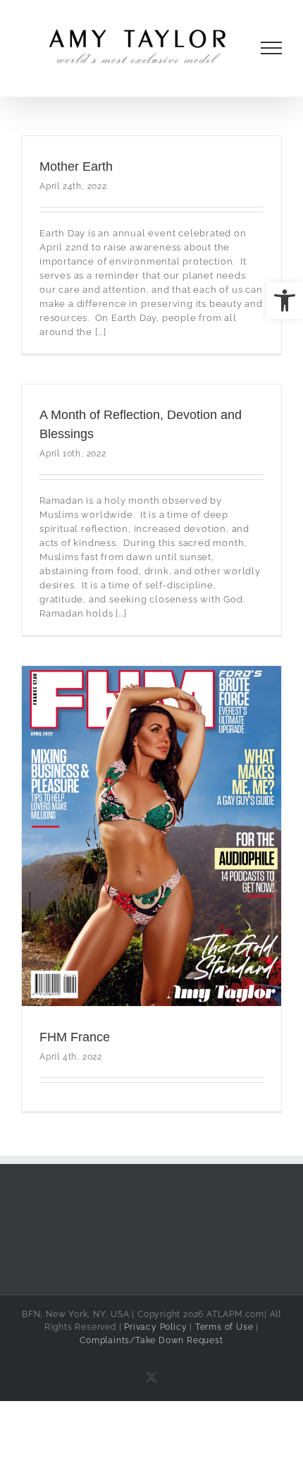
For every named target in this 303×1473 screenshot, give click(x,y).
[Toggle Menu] (271, 48)
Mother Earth (76, 166)
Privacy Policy (155, 1327)
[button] (284, 300)
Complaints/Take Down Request (151, 1340)
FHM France (74, 1037)
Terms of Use (224, 1327)
